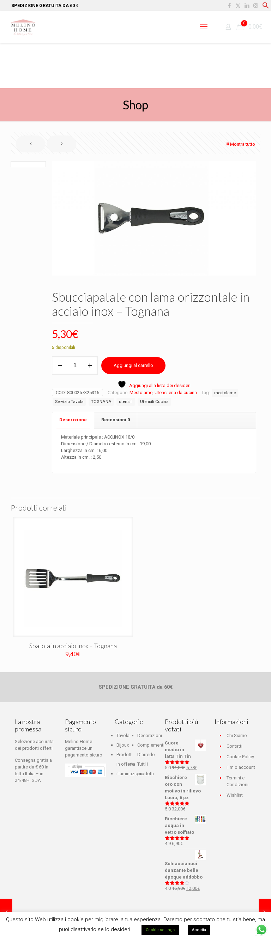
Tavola (123, 735)
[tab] (73, 420)
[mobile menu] (204, 27)
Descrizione (73, 419)
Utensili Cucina (154, 401)
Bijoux (122, 745)
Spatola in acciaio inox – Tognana (73, 646)
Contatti (234, 746)
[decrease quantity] (60, 365)
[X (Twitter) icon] (238, 5)
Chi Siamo (237, 735)
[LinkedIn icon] (246, 5)
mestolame (225, 392)
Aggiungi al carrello (133, 365)
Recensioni (115, 419)
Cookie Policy (240, 756)
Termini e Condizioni (237, 781)
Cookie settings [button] (160, 930)
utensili (126, 401)
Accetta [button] (199, 930)
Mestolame (141, 392)
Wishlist (235, 795)
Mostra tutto (242, 144)
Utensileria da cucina (176, 392)
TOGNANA (101, 401)
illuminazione (129, 773)
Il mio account (241, 767)
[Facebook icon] (229, 5)
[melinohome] (23, 27)
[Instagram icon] (255, 5)
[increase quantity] (90, 365)
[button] (265, 7)
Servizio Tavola (69, 401)
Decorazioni (149, 735)
